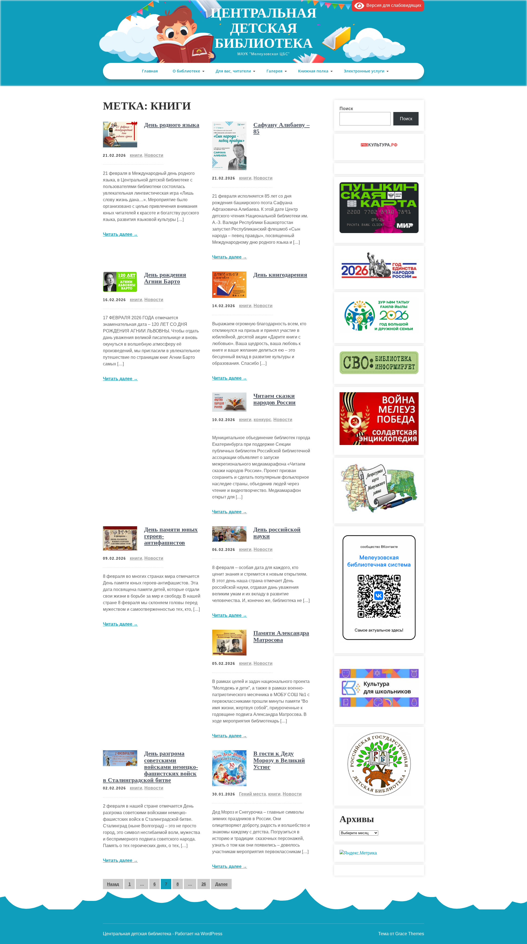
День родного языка (171, 124)
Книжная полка (313, 71)
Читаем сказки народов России (274, 399)
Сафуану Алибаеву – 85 (281, 128)
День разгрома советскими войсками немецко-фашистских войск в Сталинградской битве (150, 766)
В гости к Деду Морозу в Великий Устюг (279, 760)
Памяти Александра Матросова (281, 636)
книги (136, 155)
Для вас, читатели (233, 71)
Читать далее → (120, 234)
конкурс (262, 419)
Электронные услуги (364, 71)
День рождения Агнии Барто (165, 278)
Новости (153, 155)
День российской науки (277, 532)
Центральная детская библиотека (263, 28)
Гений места (252, 794)
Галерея (274, 71)
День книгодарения (280, 274)
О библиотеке (186, 71)
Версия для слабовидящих (392, 5)
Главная (150, 71)
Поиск (346, 108)
